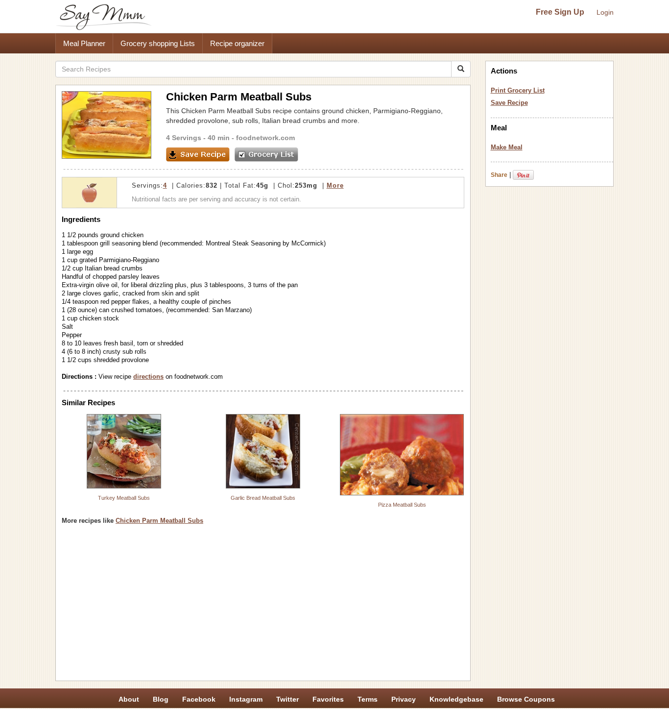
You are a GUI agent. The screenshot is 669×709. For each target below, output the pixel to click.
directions (148, 376)
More (335, 185)
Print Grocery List (518, 90)
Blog (160, 699)
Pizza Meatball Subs (402, 505)
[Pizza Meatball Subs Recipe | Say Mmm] (402, 454)
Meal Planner (84, 43)
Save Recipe (509, 102)
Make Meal (507, 147)
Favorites (328, 699)
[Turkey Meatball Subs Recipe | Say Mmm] (124, 451)
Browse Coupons (526, 699)
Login (605, 12)
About (129, 699)
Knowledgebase (456, 699)
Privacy (403, 699)
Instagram (246, 699)
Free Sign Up (560, 12)
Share (499, 174)
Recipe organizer (237, 43)
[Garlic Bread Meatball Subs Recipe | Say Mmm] (263, 451)
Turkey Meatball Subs (124, 498)
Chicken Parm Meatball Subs (159, 520)
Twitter (287, 699)
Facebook (198, 699)
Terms (368, 699)
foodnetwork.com (265, 138)
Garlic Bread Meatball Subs (263, 498)
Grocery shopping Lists (157, 43)
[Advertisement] (263, 606)
